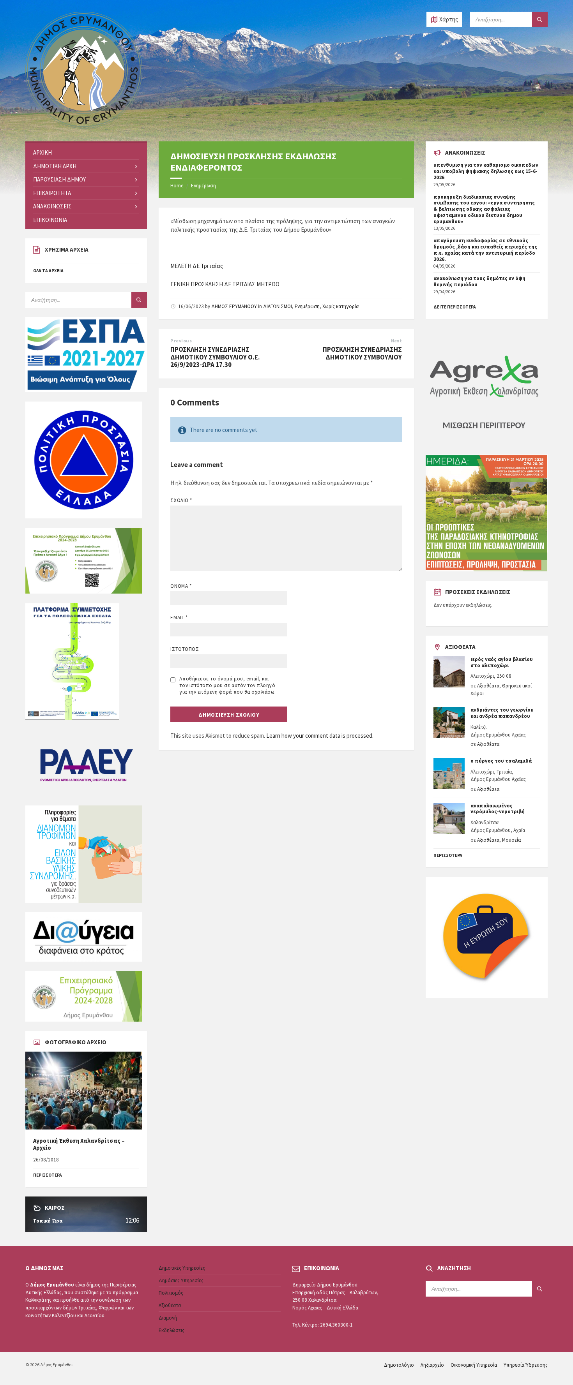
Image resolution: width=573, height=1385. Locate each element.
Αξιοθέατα (488, 685)
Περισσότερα (447, 855)
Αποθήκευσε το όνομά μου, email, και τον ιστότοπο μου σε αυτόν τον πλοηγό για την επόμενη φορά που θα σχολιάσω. (227, 685)
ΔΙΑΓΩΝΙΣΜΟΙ (277, 306)
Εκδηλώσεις (171, 1330)
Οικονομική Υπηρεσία (474, 1365)
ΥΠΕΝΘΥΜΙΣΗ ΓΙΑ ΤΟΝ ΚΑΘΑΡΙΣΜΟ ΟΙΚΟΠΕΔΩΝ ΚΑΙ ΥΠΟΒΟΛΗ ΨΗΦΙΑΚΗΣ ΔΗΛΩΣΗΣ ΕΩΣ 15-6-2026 (485, 171)
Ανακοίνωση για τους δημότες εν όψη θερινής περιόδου (479, 281)
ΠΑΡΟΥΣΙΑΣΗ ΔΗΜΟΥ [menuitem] (59, 179)
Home (176, 185)
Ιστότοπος (184, 649)
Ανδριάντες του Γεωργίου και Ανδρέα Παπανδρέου (502, 713)
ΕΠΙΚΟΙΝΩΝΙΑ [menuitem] (50, 220)
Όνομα (180, 586)
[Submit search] (540, 19)
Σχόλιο (181, 500)
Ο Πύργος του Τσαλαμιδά (501, 761)
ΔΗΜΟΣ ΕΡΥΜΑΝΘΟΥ (234, 306)
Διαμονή (168, 1318)
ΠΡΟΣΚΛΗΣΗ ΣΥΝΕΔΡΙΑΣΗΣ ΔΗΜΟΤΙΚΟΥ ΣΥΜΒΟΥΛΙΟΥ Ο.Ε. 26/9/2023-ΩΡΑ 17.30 (215, 357)
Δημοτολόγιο (399, 1365)
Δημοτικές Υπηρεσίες (182, 1268)
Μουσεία (511, 840)
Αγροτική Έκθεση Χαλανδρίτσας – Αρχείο (79, 1144)
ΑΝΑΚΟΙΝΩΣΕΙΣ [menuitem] (52, 206)
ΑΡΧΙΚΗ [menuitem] (42, 152)
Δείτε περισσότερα (454, 307)
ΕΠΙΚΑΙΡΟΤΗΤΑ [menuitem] (52, 193)
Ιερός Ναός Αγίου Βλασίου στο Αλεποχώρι (501, 662)
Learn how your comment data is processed (319, 735)
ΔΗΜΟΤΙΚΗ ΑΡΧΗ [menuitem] (54, 166)
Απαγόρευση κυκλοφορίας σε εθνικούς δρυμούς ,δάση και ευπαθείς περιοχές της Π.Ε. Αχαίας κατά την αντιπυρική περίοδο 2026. (485, 249)
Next (396, 341)
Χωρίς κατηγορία (340, 306)
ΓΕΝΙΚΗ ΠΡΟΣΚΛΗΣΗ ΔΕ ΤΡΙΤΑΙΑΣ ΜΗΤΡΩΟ (224, 284)
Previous (181, 341)
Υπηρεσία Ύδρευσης (526, 1365)
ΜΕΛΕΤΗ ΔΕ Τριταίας (196, 266)
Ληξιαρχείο (432, 1365)
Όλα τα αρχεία (48, 270)
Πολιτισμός (171, 1293)
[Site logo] (83, 126)
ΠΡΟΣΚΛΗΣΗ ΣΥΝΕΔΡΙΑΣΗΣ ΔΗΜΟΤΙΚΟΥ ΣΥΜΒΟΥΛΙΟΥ (362, 353)
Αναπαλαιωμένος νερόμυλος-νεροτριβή (497, 808)
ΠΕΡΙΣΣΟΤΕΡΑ (47, 1175)
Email (178, 617)
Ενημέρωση (203, 185)
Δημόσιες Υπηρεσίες (181, 1280)
